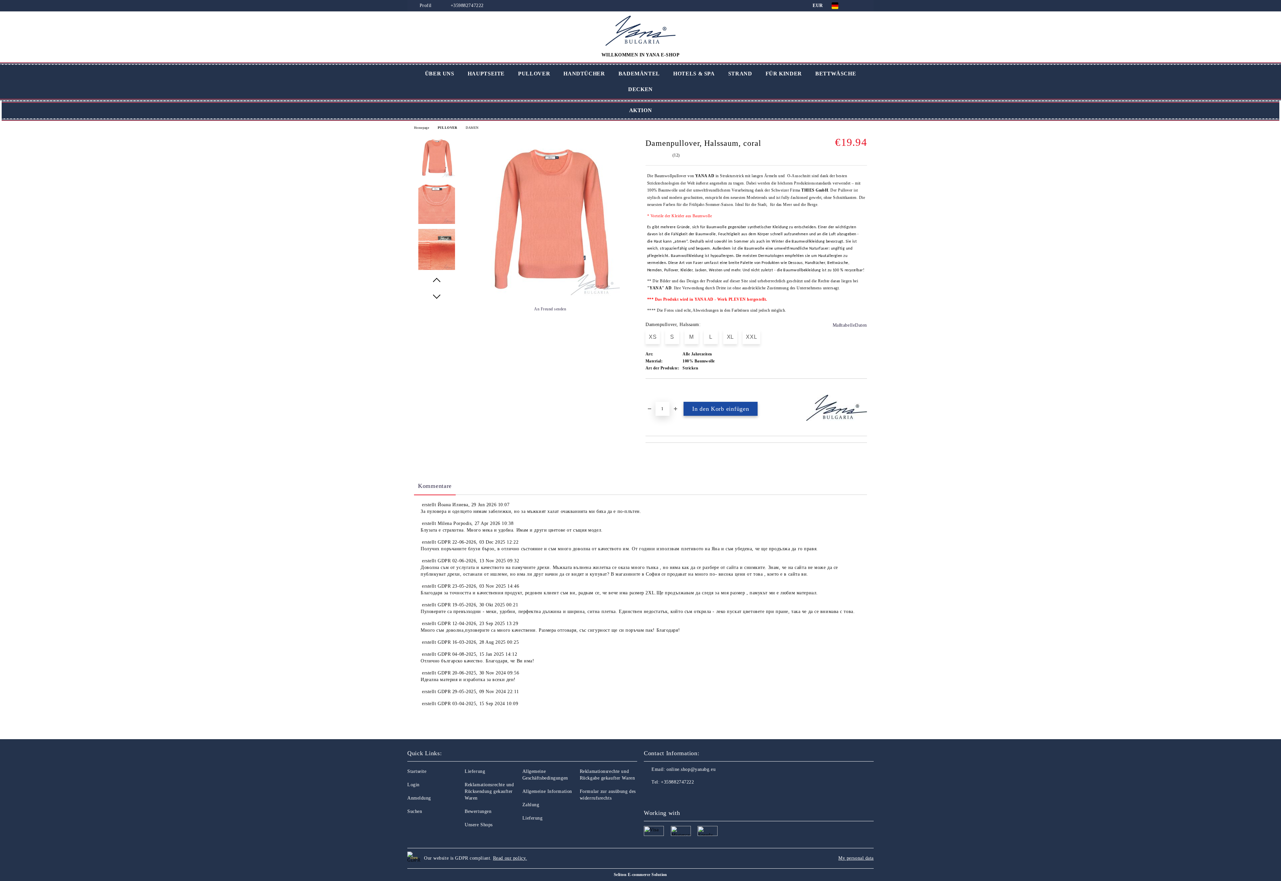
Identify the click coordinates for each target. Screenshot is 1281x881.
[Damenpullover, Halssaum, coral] (550, 294)
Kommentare (435, 486)
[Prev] (437, 280)
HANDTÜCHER (584, 73)
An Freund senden (550, 309)
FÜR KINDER (784, 73)
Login (413, 784)
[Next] (437, 296)
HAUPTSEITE (486, 73)
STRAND (740, 73)
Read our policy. (510, 858)
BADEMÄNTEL (639, 73)
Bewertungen (478, 811)
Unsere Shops (479, 824)
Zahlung (530, 804)
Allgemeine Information (547, 791)
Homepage (421, 127)
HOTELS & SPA (694, 73)
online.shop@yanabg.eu (691, 769)
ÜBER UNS (439, 73)
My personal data (856, 858)
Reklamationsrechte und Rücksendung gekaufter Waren (489, 791)
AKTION (640, 110)
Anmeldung (419, 798)
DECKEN (640, 89)
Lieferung (475, 771)
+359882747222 (467, 5)
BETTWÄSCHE (835, 73)
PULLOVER (534, 73)
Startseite (417, 771)
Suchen (414, 811)
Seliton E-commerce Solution (640, 874)
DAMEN (472, 127)
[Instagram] (664, 795)
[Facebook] (649, 795)
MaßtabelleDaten (850, 325)
